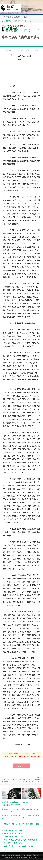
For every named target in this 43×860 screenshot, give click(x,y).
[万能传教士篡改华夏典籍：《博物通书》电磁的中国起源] (11, 793)
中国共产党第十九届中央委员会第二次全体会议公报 (31, 780)
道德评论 (8, 21)
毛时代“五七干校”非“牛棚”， (13, 843)
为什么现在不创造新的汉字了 (13, 837)
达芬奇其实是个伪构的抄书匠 (13, 830)
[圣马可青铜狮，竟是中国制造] (32, 810)
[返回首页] (2, 21)
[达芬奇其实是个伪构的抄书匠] (11, 810)
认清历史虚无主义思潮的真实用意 (11, 780)
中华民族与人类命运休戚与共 (13, 26)
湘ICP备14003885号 (25, 855)
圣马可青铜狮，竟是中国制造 (13, 833)
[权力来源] (32, 793)
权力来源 (7, 827)
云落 (36, 857)
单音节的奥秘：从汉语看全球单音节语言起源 (19, 846)
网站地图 (24, 857)
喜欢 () (22, 766)
